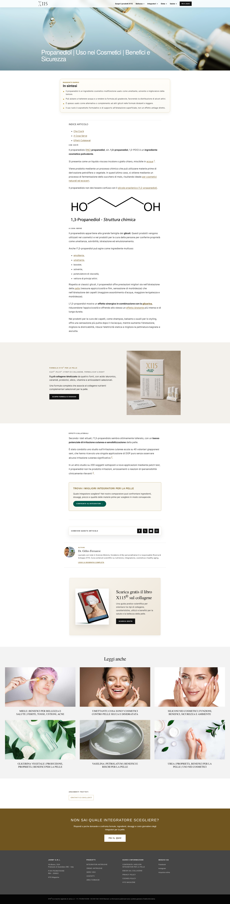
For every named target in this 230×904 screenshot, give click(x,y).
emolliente (79, 255)
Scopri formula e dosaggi (64, 397)
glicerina (147, 303)
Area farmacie (93, 880)
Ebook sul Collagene (132, 871)
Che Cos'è (79, 131)
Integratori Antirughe (96, 864)
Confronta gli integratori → (89, 504)
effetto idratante (135, 307)
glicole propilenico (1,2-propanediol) (137, 188)
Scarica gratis (125, 621)
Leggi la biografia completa (91, 562)
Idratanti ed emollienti (81, 797)
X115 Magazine (53, 877)
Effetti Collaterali (82, 140)
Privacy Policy (129, 875)
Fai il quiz (186, 4)
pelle (77, 288)
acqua (150, 161)
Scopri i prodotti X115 (124, 4)
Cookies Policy (129, 878)
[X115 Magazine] (42, 3)
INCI (88, 150)
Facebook (162, 864)
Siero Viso (91, 872)
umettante (79, 260)
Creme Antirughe (94, 868)
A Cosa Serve (80, 136)
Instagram (162, 868)
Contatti (90, 876)
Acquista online (164, 872)
